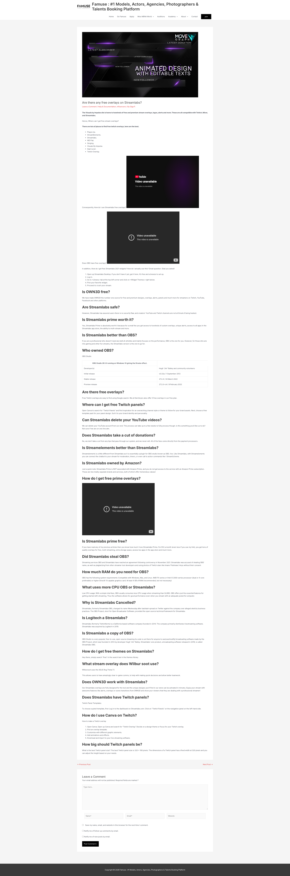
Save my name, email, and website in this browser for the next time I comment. (116, 825)
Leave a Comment (89, 107)
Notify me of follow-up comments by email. (101, 831)
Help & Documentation (107, 107)
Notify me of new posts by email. (97, 837)
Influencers (121, 107)
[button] (153, 16)
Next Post (208, 764)
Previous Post (84, 764)
